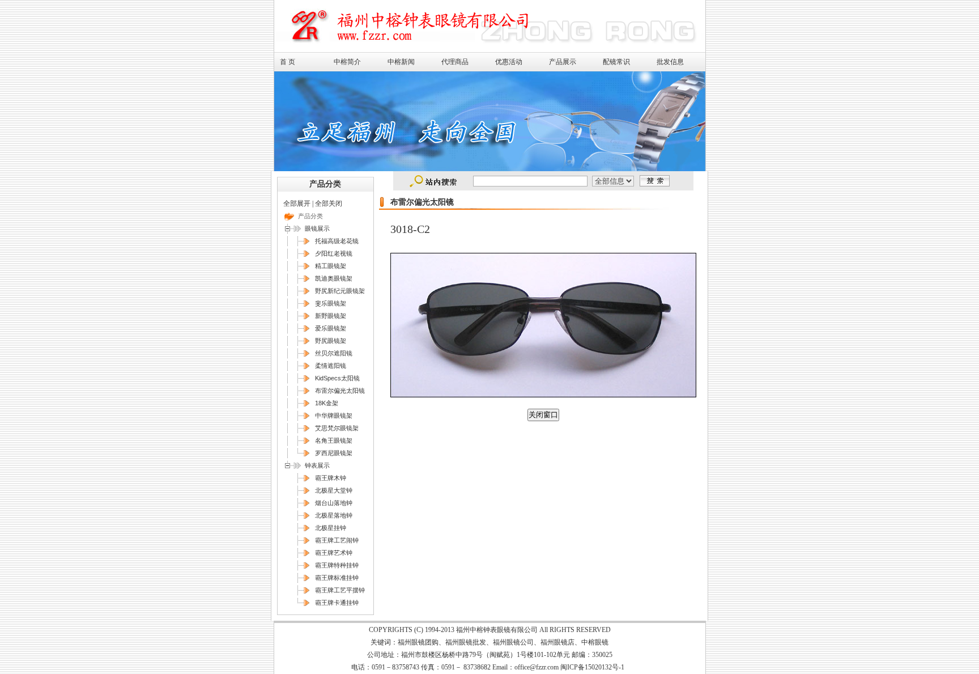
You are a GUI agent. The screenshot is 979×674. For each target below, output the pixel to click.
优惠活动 (508, 62)
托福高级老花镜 (337, 241)
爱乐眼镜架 (330, 328)
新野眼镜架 (330, 315)
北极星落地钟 (333, 515)
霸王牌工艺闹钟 (337, 540)
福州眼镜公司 (513, 642)
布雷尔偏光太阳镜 (340, 390)
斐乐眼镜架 (330, 303)
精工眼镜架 (330, 265)
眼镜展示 (317, 228)
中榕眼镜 (594, 642)
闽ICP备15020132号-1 (592, 667)
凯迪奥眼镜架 (333, 278)
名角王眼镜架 (333, 440)
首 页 (287, 62)
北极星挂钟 (330, 527)
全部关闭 (328, 203)
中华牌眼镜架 (333, 415)
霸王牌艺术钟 (333, 552)
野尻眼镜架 (330, 340)
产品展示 (562, 62)
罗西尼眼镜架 (333, 453)
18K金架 (326, 403)
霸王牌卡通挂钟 (337, 602)
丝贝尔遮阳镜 (333, 353)
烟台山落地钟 (333, 502)
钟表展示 (317, 465)
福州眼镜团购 (418, 642)
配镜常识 (616, 62)
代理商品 (455, 62)
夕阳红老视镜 (333, 253)
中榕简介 (347, 62)
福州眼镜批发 (465, 642)
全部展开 (296, 203)
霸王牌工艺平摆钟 (340, 590)
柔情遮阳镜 (330, 365)
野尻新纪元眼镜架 (340, 290)
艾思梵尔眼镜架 (337, 428)
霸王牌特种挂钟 (337, 565)
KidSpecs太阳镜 (337, 378)
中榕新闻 (401, 62)
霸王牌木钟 (330, 477)
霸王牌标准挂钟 (337, 577)
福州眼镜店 (557, 642)
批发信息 (670, 62)
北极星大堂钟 (333, 490)
